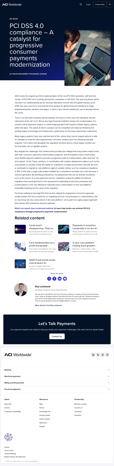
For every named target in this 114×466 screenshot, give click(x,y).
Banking (43, 74)
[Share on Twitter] (49, 278)
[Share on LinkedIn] (60, 278)
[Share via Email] (65, 278)
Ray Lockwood (42, 286)
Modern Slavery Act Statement (14, 457)
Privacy (6, 447)
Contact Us (57, 336)
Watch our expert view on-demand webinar (34, 208)
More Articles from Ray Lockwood (48, 305)
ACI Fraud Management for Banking (24, 74)
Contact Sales (100, 4)
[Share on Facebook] (54, 278)
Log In (88, 4)
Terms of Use (9, 450)
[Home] (18, 354)
